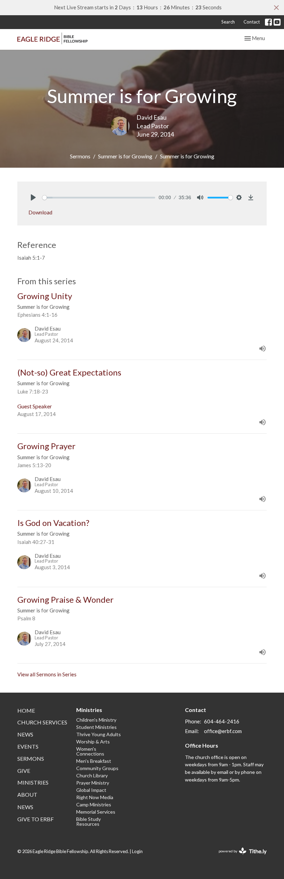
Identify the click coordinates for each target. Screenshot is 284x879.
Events (27, 746)
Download (40, 212)
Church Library (92, 775)
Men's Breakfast (93, 761)
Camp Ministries (93, 804)
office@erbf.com (223, 731)
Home (26, 710)
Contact (251, 22)
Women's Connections (90, 751)
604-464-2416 (221, 721)
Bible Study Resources (88, 821)
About (27, 794)
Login (137, 851)
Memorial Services (95, 812)
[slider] (98, 197)
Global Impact (91, 790)
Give (23, 770)
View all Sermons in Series (47, 674)
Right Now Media (94, 797)
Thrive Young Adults (98, 734)
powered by (239, 857)
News (25, 734)
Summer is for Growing (125, 156)
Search (228, 22)
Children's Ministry (96, 720)
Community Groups (97, 768)
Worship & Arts (93, 741)
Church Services (42, 722)
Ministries (32, 782)
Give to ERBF (35, 819)
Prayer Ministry (92, 783)
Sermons (80, 156)
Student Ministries (96, 727)
